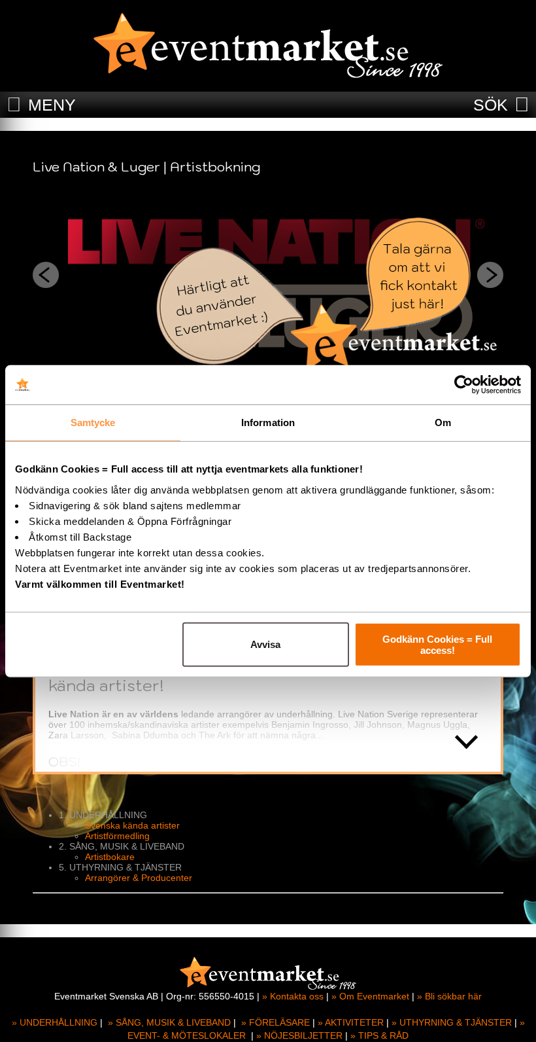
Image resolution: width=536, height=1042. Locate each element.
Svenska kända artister (132, 825)
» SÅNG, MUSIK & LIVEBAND (169, 1022)
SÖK (490, 105)
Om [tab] (443, 422)
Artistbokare (110, 857)
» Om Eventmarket (370, 996)
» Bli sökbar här (449, 996)
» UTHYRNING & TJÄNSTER (452, 1022)
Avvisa (265, 644)
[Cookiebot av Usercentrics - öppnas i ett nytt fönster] (464, 385)
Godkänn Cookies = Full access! (437, 644)
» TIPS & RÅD (379, 1035)
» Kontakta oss (293, 996)
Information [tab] (268, 422)
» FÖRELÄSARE (275, 1022)
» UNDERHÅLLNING (54, 1022)
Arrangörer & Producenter (138, 877)
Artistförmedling (117, 836)
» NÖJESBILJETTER (299, 1035)
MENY (52, 105)
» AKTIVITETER (351, 1022)
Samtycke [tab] (93, 422)
